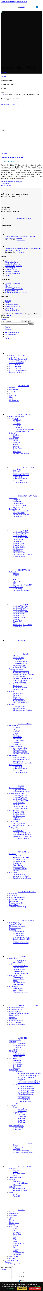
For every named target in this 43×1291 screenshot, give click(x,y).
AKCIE (11, 1211)
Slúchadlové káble (19, 874)
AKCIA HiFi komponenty (18, 361)
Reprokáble (13, 755)
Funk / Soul (17, 1234)
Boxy (15, 1107)
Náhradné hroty (18, 699)
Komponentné (18, 1071)
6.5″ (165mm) (22, 1114)
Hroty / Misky (18, 480)
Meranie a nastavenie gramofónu (24, 674)
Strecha (15, 981)
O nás (7, 260)
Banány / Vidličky (24, 838)
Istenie (15, 1145)
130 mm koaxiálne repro (26, 1090)
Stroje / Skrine (18, 990)
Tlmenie (29, 1143)
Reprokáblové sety (19, 757)
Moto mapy (17, 1185)
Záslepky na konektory (20, 943)
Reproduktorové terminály (22, 834)
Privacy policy (36, 1286)
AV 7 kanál (17, 424)
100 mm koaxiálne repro (26, 1088)
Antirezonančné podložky (21, 482)
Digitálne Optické (19, 547)
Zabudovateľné (18, 740)
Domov (3, 94)
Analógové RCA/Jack (20, 534)
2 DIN (15, 1172)
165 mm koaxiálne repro (26, 1092)
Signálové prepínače (16, 924)
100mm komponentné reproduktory (29, 1073)
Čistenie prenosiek (19, 701)
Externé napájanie (19, 556)
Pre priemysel (13, 986)
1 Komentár (21, 240)
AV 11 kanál (17, 427)
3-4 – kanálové (18, 1064)
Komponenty (17, 589)
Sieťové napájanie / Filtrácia (22, 554)
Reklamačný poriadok (12, 271)
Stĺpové (15, 440)
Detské (15, 1251)
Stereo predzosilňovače (21, 511)
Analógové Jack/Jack (20, 536)
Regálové (16, 442)
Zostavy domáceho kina (17, 416)
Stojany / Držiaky (15, 1022)
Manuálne (16, 656)
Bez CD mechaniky (19, 1045)
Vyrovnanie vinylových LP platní (16, 292)
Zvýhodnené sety (15, 1040)
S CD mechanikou (19, 1043)
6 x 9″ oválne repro (24, 1099)
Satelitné (16, 446)
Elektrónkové (17, 501)
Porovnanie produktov (12, 306)
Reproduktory (13, 439)
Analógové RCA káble (16, 793)
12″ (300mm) (22, 1120)
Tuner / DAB (17, 581)
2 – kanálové (17, 1062)
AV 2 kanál (17, 420)
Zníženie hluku (18, 988)
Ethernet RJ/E (18, 551)
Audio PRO (13, 395)
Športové (16, 870)
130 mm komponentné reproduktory (29, 1075)
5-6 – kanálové (18, 1066)
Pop (14, 1238)
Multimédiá (13, 1051)
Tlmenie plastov (18, 971)
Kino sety (16, 450)
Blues (15, 1228)
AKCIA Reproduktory (16, 363)
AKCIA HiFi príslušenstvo (18, 370)
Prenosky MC (18, 695)
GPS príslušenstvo (19, 1174)
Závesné (16, 742)
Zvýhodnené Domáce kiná (18, 359)
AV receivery (13, 418)
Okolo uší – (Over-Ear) (21, 857)
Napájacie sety (18, 1147)
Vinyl (11, 1217)
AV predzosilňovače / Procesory (24, 429)
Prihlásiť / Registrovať (12, 1264)
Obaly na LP (17, 686)
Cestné (15, 1194)
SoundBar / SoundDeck (21, 454)
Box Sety (12, 1225)
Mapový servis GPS (11, 291)
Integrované (17, 500)
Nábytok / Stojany (29, 467)
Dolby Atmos (17, 448)
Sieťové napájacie (19, 552)
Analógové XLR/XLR (20, 538)
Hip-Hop (16, 1236)
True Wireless (17, 865)
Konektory (12, 930)
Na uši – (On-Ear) (19, 859)
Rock (15, 1239)
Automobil (12, 1168)
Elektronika (17, 1232)
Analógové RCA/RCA (21, 532)
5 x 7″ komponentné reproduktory (29, 1081)
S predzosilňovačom (20, 663)
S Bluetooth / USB (19, 667)
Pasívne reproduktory (16, 1011)
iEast (10, 397)
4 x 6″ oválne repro (24, 1096)
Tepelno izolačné (19, 969)
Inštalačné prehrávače (16, 1009)
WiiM (11, 393)
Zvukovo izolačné (19, 968)
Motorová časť (18, 984)
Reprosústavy (13, 725)
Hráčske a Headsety (20, 869)
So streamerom (18, 507)
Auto (11, 964)
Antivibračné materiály (20, 966)
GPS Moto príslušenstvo (21, 1183)
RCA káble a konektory (21, 1150)
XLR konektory (18, 935)
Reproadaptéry (18, 1127)
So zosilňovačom (19, 665)
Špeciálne (16, 1068)
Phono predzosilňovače (21, 514)
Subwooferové (18, 539)
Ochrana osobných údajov (13, 266)
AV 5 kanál (17, 422)
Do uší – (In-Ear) (19, 861)
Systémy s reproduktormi (21, 590)
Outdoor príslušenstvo (20, 1190)
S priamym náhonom (20, 661)
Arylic (11, 399)
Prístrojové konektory (20, 941)
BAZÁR (12, 1258)
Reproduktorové (18, 931)
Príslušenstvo (13, 872)
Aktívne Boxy (22, 1109)
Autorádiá (12, 1042)
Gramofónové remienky (21, 673)
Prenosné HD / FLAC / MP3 (22, 585)
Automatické (17, 659)
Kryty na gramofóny (20, 680)
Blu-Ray (16, 435)
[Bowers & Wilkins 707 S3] (16, 128)
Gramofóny (26, 654)
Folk (14, 1247)
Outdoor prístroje (19, 1188)
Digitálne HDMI (18, 543)
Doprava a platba (10, 268)
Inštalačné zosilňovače (16, 1007)
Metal (15, 1241)
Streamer (16, 437)
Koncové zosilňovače (20, 505)
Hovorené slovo (18, 1253)
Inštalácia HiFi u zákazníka (14, 289)
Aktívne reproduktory (16, 746)
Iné (19, 1124)
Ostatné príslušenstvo (20, 682)
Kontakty (8, 275)
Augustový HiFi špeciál (17, 355)
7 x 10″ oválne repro (24, 1101)
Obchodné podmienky (12, 262)
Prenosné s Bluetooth (20, 752)
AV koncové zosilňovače (21, 431)
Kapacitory (17, 1129)
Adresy (7, 302)
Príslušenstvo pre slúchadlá (22, 878)
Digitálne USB (18, 549)
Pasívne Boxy (22, 1111)
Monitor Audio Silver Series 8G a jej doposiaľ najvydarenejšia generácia (20, 237)
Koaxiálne (16, 1085)
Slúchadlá (12, 854)
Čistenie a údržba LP (20, 687)
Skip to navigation (7, 2)
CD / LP (8, 285)
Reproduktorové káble (16, 788)
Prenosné (16, 1170)
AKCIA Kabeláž (14, 365)
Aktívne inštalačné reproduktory (19, 1013)
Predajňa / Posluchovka (12, 283)
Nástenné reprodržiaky (20, 478)
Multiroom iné (14, 401)
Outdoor (12, 1187)
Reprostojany (17, 477)
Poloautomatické (18, 658)
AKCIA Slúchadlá (15, 366)
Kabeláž (25, 530)
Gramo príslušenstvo (16, 669)
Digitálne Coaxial (19, 545)
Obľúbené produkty (11, 304)
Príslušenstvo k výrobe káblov (23, 763)
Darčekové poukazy (15, 372)
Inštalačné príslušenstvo (17, 1024)
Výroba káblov (14, 827)
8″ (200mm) (22, 1116)
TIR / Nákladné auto (16, 1177)
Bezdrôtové (17, 863)
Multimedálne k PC (19, 750)
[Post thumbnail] (9, 234)
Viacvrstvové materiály (20, 973)
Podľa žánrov (13, 1226)
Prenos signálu (14, 922)
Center (15, 444)
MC (14, 583)
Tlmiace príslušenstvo (20, 992)
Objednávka (9, 308)
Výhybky (16, 1149)
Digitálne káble (14, 810)
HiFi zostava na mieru (12, 287)
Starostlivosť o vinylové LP (18, 684)
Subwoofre (17, 452)
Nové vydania (13, 1213)
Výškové (16, 1103)
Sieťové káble (13, 821)
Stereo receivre (18, 503)
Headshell (16, 697)
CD (14, 579)
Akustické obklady (19, 960)
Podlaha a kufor (18, 979)
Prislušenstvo (17, 1049)
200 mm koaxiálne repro (26, 1094)
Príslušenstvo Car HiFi (16, 1126)
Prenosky (12, 691)
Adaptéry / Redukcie (20, 808)
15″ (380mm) (22, 1122)
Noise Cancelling (19, 867)
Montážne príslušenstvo (17, 926)
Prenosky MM (18, 693)
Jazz (14, 1230)
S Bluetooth (17, 1047)
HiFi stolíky (17, 471)
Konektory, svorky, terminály (23, 1152)
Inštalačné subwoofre (16, 1020)
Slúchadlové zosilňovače (21, 876)
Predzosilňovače (14, 509)
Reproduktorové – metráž (21, 759)
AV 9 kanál (17, 425)
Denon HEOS (14, 389)
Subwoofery (13, 1105)
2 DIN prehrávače (19, 1055)
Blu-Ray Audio (14, 1223)
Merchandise (13, 1256)
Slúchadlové (17, 516)
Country (16, 1249)
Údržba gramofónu (19, 676)
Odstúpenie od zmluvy (12, 264)
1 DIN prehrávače (19, 1053)
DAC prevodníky (19, 513)
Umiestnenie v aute (15, 975)
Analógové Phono (19, 706)
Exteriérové (17, 744)
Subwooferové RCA (20, 806)
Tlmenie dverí (18, 977)
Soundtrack (17, 1254)
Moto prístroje (18, 1181)
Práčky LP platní (18, 689)
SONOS (12, 391)
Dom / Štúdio (13, 958)
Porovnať (8, 1262)
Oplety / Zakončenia (20, 829)
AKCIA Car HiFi (15, 368)
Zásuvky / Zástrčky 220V (21, 832)
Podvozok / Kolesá (19, 982)
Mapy (15, 1175)
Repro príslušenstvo (15, 765)
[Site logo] (21, 7)
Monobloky (17, 1060)
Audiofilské (17, 856)
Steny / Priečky (18, 962)
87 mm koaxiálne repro (25, 1086)
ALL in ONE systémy (16, 587)
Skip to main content (20, 2)
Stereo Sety (13, 357)
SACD (15, 577)
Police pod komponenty (21, 473)
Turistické (16, 1196)
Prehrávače (12, 433)
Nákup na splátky (11, 269)
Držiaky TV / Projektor (21, 475)
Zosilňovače (13, 498)
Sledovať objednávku (12, 310)
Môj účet (8, 301)
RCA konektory (18, 831)
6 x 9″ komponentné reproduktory (29, 1083)
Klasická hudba (18, 1243)
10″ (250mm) (22, 1118)
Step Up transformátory (21, 702)
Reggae (15, 1245)
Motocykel (12, 1179)
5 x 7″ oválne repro (24, 1098)
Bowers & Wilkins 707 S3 (12, 157)
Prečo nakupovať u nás (12, 273)
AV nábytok (17, 469)
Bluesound (12, 388)
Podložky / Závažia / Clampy (23, 678)
